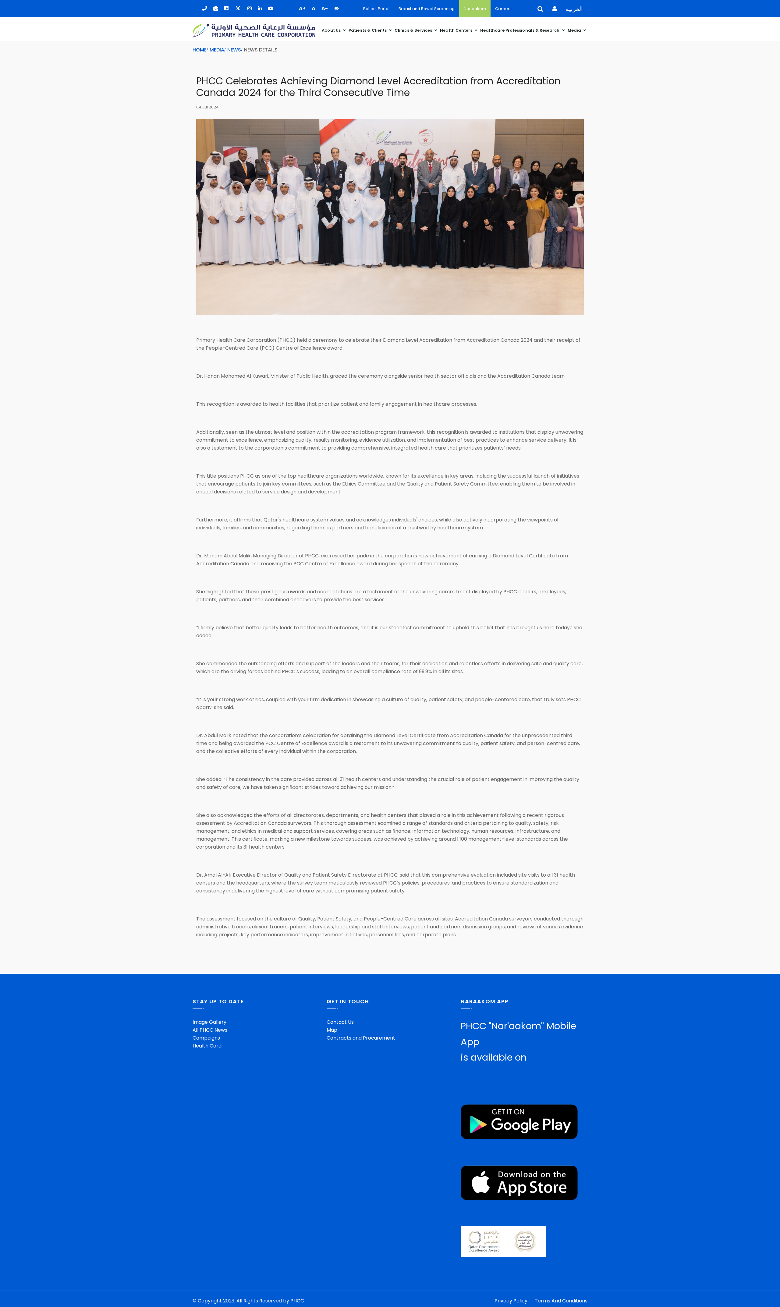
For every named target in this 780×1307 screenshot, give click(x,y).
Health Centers (456, 30)
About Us (332, 30)
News (234, 49)
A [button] (313, 8)
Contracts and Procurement (361, 1037)
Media (575, 30)
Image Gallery (209, 1022)
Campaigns (206, 1037)
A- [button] (324, 8)
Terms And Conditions (561, 1300)
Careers (503, 9)
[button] (336, 8)
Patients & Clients (368, 30)
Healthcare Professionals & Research (520, 30)
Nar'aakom (475, 9)
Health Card (207, 1045)
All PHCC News (210, 1029)
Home (200, 49)
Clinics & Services (414, 30)
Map (332, 1029)
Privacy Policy (511, 1300)
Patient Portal (376, 9)
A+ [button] (302, 8)
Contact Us (340, 1022)
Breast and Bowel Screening (427, 9)
